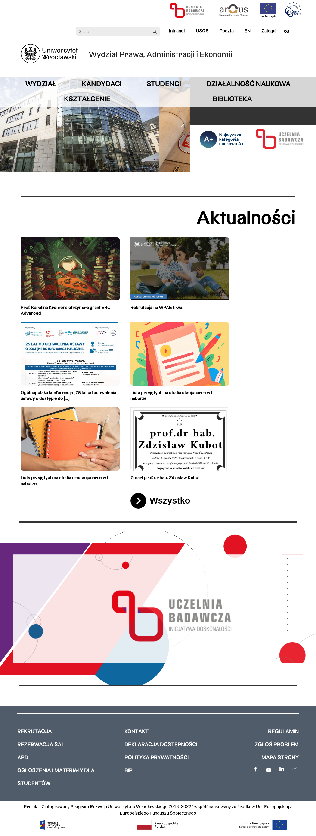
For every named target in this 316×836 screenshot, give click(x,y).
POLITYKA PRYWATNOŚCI (156, 758)
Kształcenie (87, 99)
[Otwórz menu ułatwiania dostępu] (288, 31)
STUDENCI (164, 84)
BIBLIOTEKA (232, 99)
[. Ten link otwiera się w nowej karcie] (255, 769)
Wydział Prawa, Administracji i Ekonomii (160, 55)
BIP (128, 771)
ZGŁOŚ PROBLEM (276, 745)
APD (22, 758)
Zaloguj (268, 31)
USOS (202, 31)
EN (248, 31)
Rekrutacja (34, 732)
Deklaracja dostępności (160, 745)
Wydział (40, 84)
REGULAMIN (283, 732)
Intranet (177, 31)
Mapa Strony (280, 758)
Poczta (227, 31)
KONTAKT (136, 732)
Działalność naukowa (248, 84)
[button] (7, 124)
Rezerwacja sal (41, 745)
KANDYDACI (101, 84)
